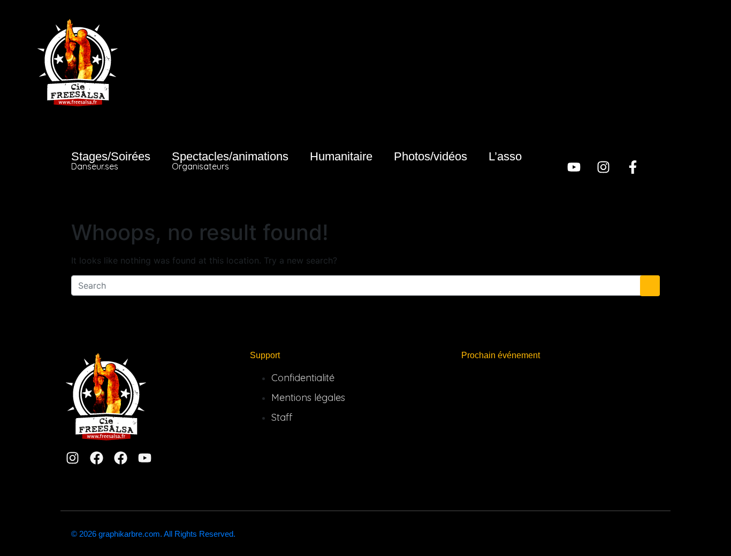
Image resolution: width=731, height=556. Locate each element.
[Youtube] (574, 167)
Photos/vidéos (430, 156)
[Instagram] (603, 167)
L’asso (505, 156)
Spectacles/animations (230, 161)
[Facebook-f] (632, 167)
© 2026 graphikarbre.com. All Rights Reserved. (153, 533)
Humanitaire (341, 156)
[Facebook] (96, 458)
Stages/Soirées (110, 161)
